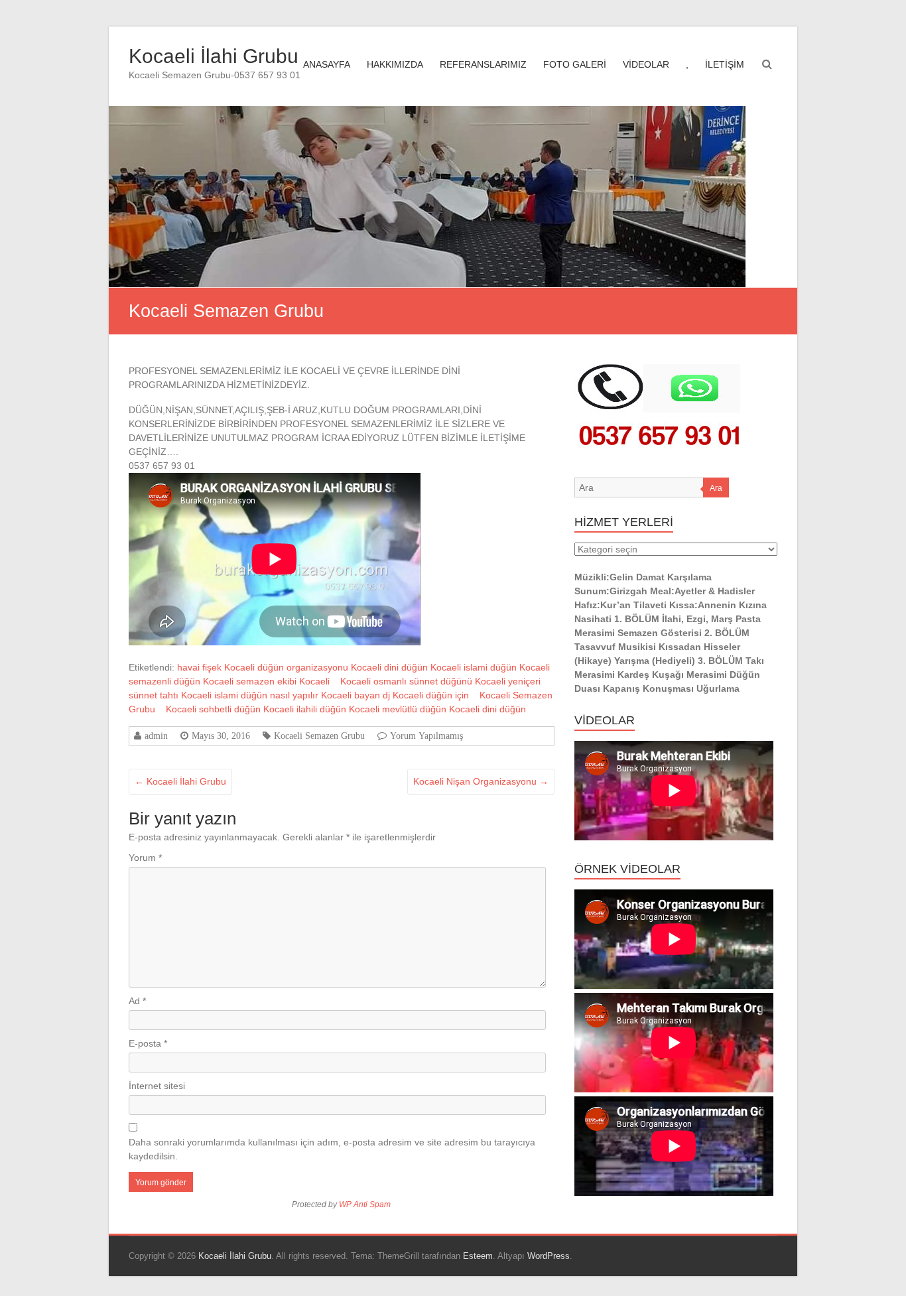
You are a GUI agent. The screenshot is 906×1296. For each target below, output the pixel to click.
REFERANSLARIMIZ (483, 64)
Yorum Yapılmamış (426, 735)
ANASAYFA (326, 64)
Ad (137, 1001)
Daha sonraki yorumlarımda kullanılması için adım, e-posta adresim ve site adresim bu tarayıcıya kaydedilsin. (332, 1149)
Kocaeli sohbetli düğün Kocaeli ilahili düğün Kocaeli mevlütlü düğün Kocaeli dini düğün (346, 709)
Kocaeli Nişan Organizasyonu (481, 781)
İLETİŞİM (724, 64)
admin (156, 735)
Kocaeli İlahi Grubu (213, 56)
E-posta (148, 1043)
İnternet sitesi (157, 1085)
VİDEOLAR (646, 64)
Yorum (145, 857)
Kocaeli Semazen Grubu (319, 735)
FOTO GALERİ (574, 64)
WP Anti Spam (365, 1204)
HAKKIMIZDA (395, 64)
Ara (716, 488)
